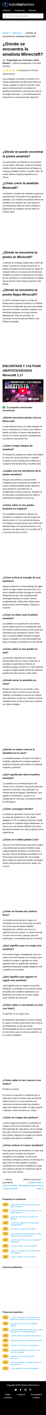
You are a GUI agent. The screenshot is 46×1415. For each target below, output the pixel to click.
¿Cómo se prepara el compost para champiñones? (24, 1224)
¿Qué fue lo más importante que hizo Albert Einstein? (25, 1206)
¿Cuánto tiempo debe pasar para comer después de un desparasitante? (26, 1331)
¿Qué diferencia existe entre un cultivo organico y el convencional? (26, 1235)
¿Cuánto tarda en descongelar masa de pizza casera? (31, 1185)
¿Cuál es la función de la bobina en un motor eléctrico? (26, 1212)
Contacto (21, 1394)
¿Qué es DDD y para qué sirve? (23, 1257)
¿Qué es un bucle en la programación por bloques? (25, 1252)
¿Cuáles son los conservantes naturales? (22, 1357)
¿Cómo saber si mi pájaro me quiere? (25, 1336)
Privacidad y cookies (36, 1396)
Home (6, 33)
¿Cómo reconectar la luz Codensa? (24, 1345)
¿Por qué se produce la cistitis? (23, 1229)
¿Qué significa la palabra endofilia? (24, 1368)
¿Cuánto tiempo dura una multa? (23, 1246)
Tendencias (19, 10)
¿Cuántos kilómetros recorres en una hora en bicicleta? (25, 1351)
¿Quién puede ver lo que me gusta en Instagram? (25, 1241)
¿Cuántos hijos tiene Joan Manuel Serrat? (24, 1324)
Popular (32, 10)
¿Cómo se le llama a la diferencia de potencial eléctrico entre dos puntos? (25, 1318)
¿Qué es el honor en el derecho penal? (26, 1340)
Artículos (6, 10)
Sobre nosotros (8, 1396)
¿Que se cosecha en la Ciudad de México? (24, 1218)
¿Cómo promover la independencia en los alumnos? (26, 1363)
